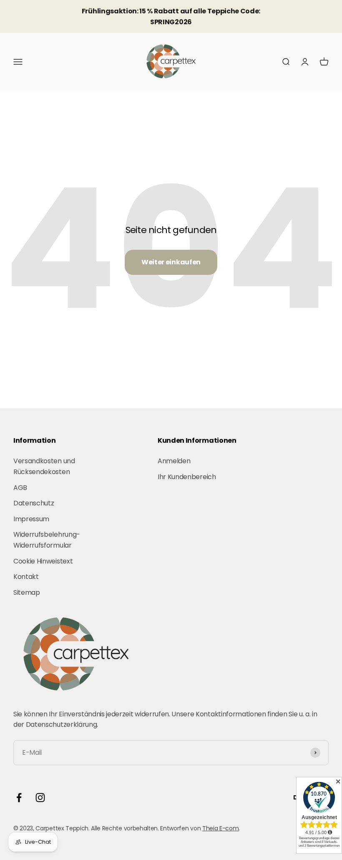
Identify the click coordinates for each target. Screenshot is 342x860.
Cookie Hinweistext (43, 561)
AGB (20, 487)
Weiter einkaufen (171, 262)
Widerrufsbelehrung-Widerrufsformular (46, 540)
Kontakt (26, 576)
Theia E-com (220, 828)
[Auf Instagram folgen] (40, 797)
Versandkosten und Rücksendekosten (44, 466)
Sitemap (26, 592)
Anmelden (174, 461)
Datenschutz (33, 503)
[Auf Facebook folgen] (19, 797)
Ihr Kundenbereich (187, 477)
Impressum (31, 519)
